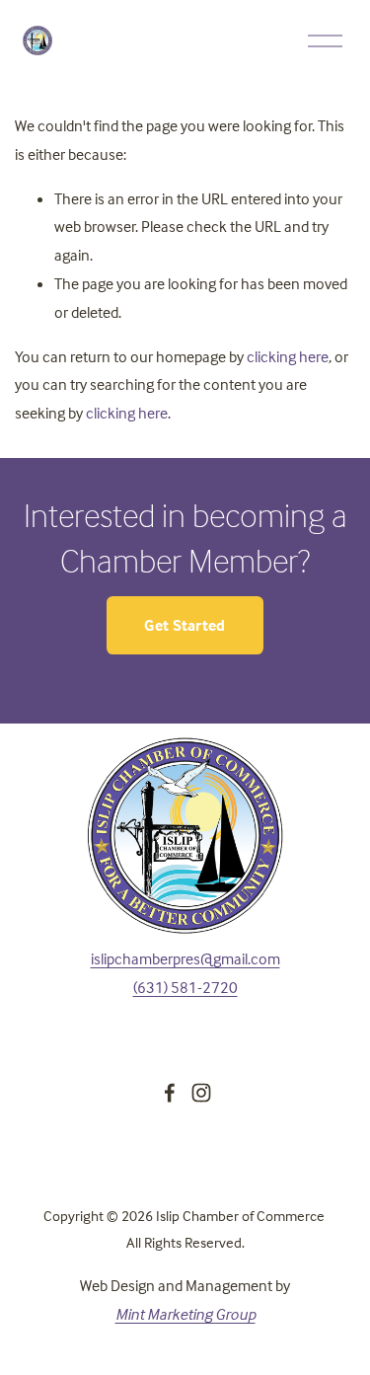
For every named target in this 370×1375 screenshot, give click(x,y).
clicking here (288, 356)
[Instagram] (201, 1093)
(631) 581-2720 (185, 987)
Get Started (185, 625)
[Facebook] (170, 1093)
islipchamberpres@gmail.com (185, 958)
